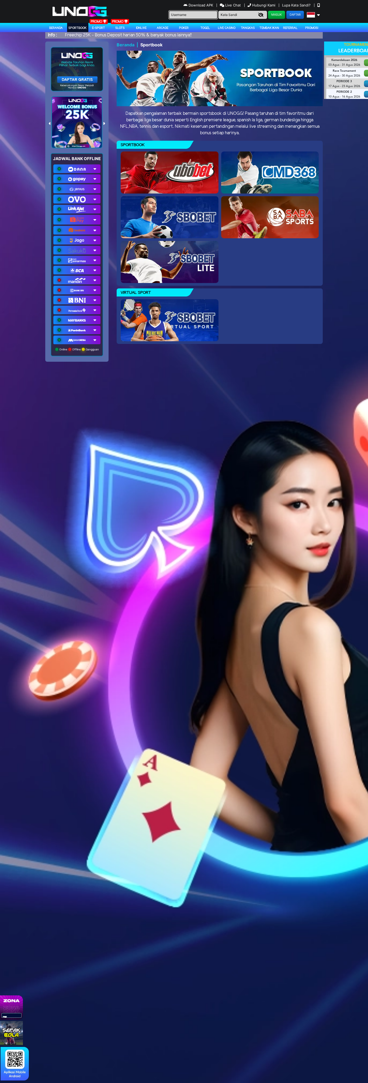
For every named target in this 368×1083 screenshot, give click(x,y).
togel (205, 28)
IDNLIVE (141, 28)
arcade (162, 28)
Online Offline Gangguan (78, 349)
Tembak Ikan (269, 28)
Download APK (201, 5)
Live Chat (232, 5)
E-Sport (98, 28)
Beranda (56, 28)
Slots (120, 28)
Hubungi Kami (263, 5)
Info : (52, 35)
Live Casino (226, 28)
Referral (290, 28)
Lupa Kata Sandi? (297, 5)
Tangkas (248, 28)
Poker (184, 28)
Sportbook (77, 28)
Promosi (311, 28)
